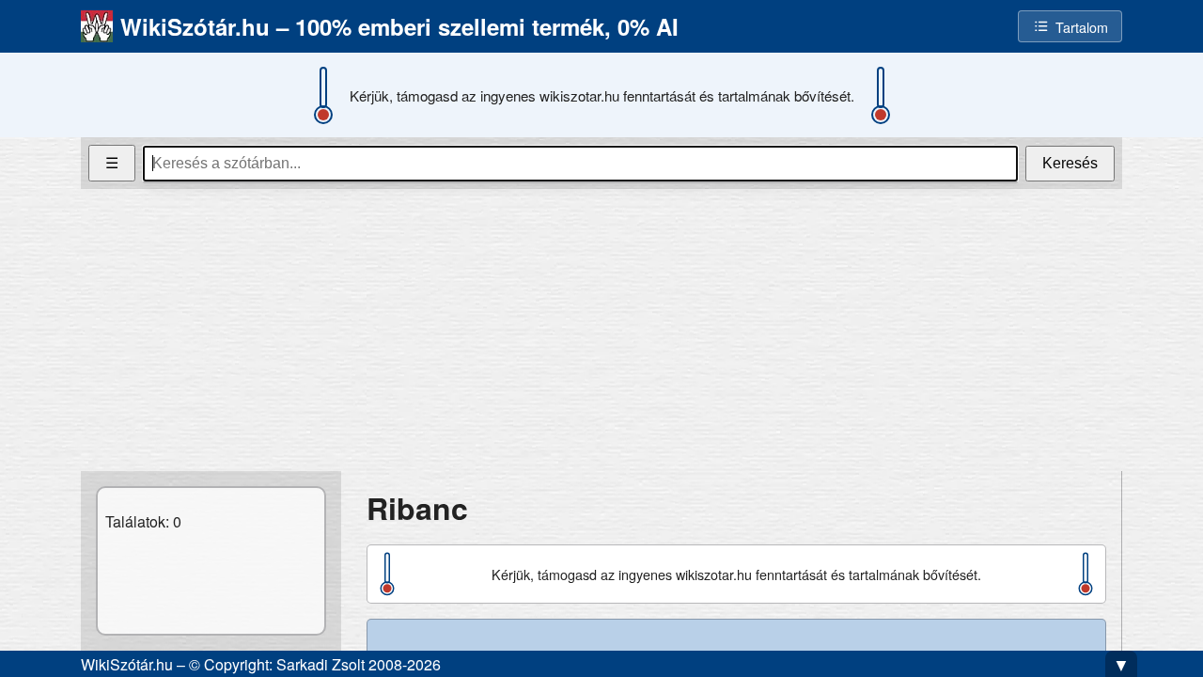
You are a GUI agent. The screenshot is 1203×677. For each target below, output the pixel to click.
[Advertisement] (601, 330)
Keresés (1070, 163)
